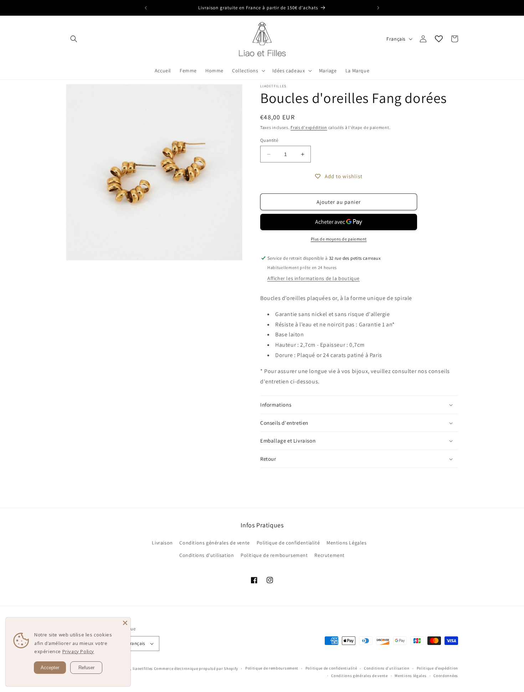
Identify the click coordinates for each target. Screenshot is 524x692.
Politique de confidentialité (288, 542)
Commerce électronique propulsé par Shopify (196, 668)
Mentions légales (410, 675)
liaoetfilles (143, 668)
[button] (74, 39)
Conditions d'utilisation (206, 555)
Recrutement (329, 555)
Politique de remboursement (274, 555)
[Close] (125, 622)
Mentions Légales (347, 542)
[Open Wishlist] (439, 39)
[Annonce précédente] (146, 8)
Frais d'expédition (309, 127)
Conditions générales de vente (214, 542)
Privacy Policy (78, 651)
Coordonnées (445, 675)
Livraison (162, 542)
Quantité (269, 140)
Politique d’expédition (437, 668)
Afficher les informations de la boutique (313, 278)
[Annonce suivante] (378, 8)
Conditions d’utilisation (387, 668)
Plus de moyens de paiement (339, 239)
